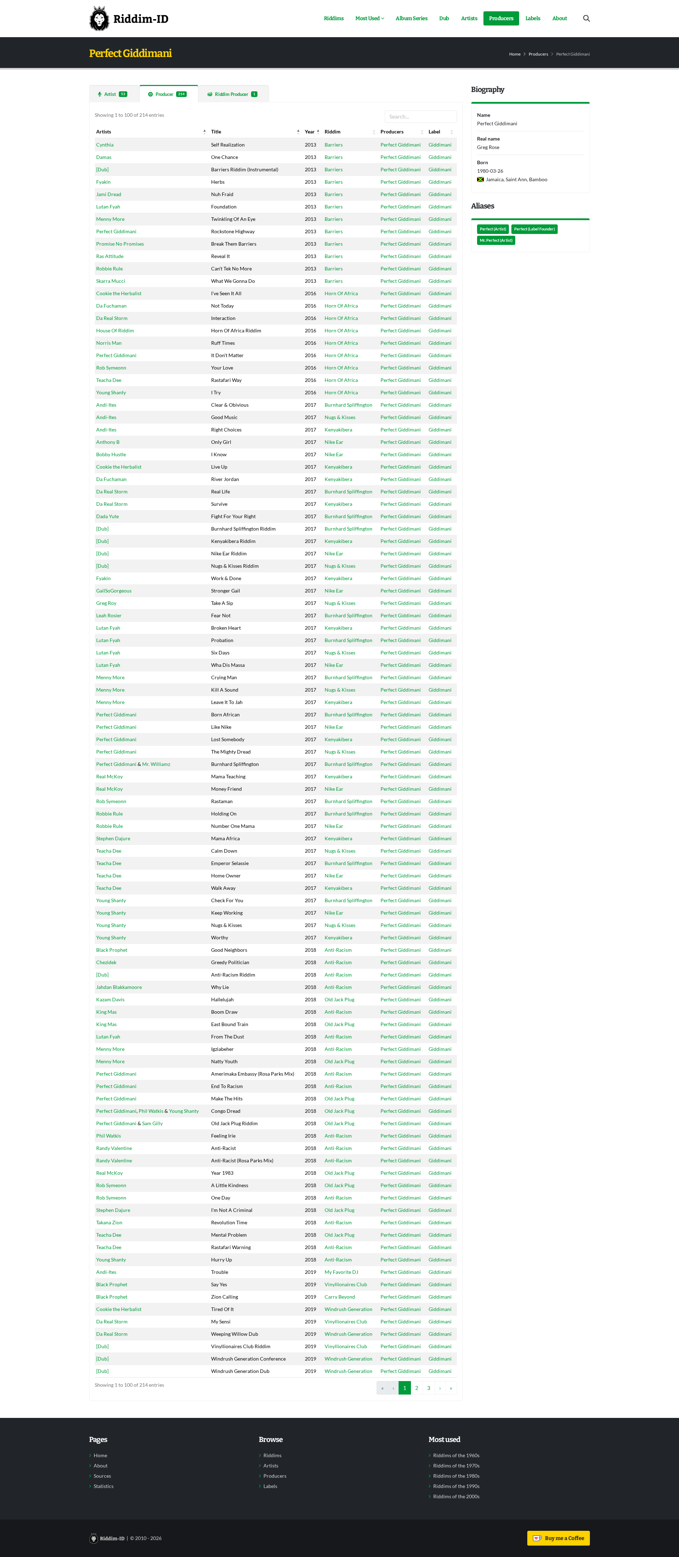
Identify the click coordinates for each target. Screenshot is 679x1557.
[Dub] (102, 169)
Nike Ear (334, 442)
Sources (102, 1476)
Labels (533, 18)
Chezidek (106, 962)
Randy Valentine (114, 1148)
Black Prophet (111, 950)
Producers (501, 18)
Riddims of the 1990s (456, 1486)
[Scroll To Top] (666, 1549)
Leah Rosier (109, 615)
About (559, 18)
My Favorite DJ (341, 1272)
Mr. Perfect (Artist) (496, 240)
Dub (444, 18)
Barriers (334, 145)
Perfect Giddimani (401, 145)
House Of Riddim (115, 330)
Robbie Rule (109, 268)
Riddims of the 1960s (456, 1455)
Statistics (104, 1486)
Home (515, 54)
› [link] (440, 1388)
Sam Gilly (152, 1123)
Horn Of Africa (341, 293)
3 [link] (428, 1388)
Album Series (411, 18)
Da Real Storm (112, 318)
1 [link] (404, 1388)
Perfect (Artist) (493, 229)
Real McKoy (109, 776)
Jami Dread (108, 194)
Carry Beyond (340, 1297)
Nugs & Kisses (340, 417)
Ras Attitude (109, 256)
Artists (469, 18)
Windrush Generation (348, 1309)
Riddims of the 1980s (456, 1476)
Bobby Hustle (111, 454)
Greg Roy (106, 603)
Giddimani (440, 145)
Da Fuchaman (111, 306)
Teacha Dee (108, 380)
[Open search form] (586, 18)
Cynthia (105, 145)
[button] (205, 131)
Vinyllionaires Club (346, 1284)
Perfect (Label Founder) (534, 229)
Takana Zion (109, 1222)
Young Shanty (111, 392)
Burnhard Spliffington (348, 405)
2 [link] (416, 1388)
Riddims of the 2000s (456, 1496)
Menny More (110, 219)
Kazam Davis (110, 999)
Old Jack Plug (339, 999)
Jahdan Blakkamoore (119, 987)
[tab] (114, 93)
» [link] (451, 1388)
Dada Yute (107, 516)
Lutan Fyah (108, 207)
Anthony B (108, 442)
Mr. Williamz (156, 764)
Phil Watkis (151, 1111)
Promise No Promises (120, 244)
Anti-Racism (338, 950)
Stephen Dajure (113, 838)
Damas (103, 157)
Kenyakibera (338, 430)
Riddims (334, 18)
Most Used (367, 18)
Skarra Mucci (110, 281)
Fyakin (103, 182)
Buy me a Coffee (563, 1538)
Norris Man (109, 343)
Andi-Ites (106, 405)
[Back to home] (128, 18)
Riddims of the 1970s (456, 1466)
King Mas (106, 1012)
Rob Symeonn (111, 368)
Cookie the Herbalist (118, 293)
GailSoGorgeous (114, 591)
